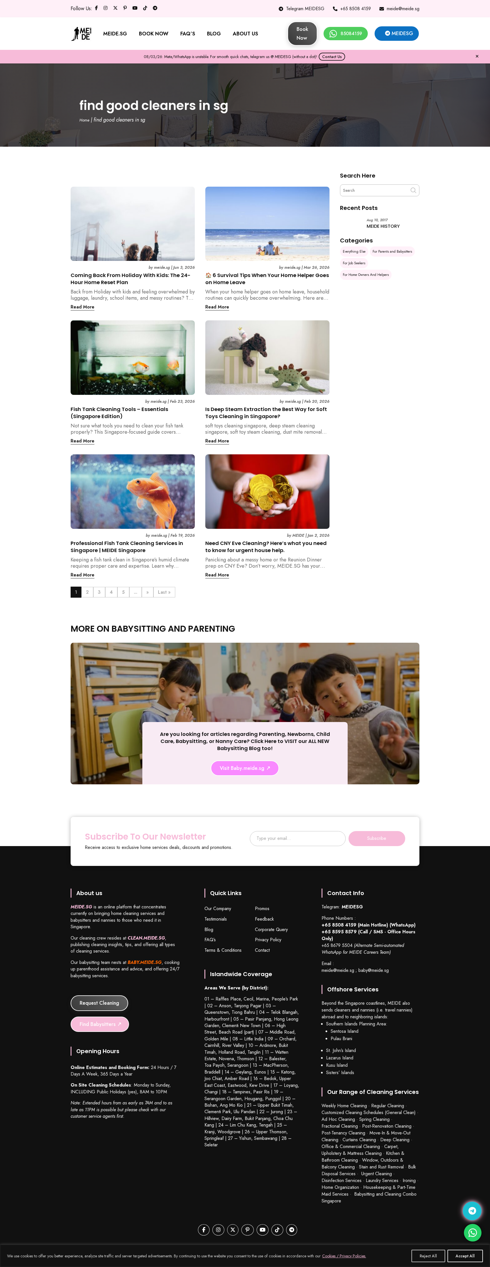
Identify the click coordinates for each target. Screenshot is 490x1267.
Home (84, 120)
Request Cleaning (99, 1003)
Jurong (277, 1111)
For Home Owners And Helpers (366, 274)
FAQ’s (210, 940)
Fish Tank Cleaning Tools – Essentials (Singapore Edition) (119, 413)
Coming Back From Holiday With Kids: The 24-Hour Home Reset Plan (131, 279)
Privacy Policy (268, 940)
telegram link (155, 9)
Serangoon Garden (223, 1098)
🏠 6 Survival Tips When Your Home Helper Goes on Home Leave (267, 279)
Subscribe (376, 838)
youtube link (135, 9)
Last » (164, 592)
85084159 (351, 33)
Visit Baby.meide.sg (242, 768)
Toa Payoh (214, 1065)
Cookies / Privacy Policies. (344, 1256)
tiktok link (145, 9)
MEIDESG (402, 33)
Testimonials (215, 919)
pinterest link (125, 9)
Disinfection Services (342, 1180)
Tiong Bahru (243, 1012)
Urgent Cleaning (376, 1173)
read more (82, 307)
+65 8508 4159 (355, 8)
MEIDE (298, 535)
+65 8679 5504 (337, 945)
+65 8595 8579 (339, 932)
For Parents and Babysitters (392, 251)
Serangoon (237, 1065)
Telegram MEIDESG (305, 8)
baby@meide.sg (373, 970)
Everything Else (354, 251)
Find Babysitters (98, 1024)
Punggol (273, 1098)
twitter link (115, 9)
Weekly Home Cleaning (344, 1105)
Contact (262, 950)
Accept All (465, 1256)
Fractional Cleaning (340, 1126)
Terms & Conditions (223, 950)
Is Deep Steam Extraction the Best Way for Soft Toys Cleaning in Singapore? (266, 413)
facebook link (96, 9)
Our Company (217, 909)
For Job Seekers (354, 263)
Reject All (428, 1256)
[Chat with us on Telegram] (472, 1211)
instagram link (105, 9)
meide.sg (162, 267)
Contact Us (332, 56)
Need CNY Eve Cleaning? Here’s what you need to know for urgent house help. (266, 547)
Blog (208, 930)
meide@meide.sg (403, 8)
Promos (262, 909)
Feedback (264, 919)
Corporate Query (271, 930)
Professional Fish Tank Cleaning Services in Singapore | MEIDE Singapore (127, 547)
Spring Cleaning (374, 1119)
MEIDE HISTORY (383, 226)
